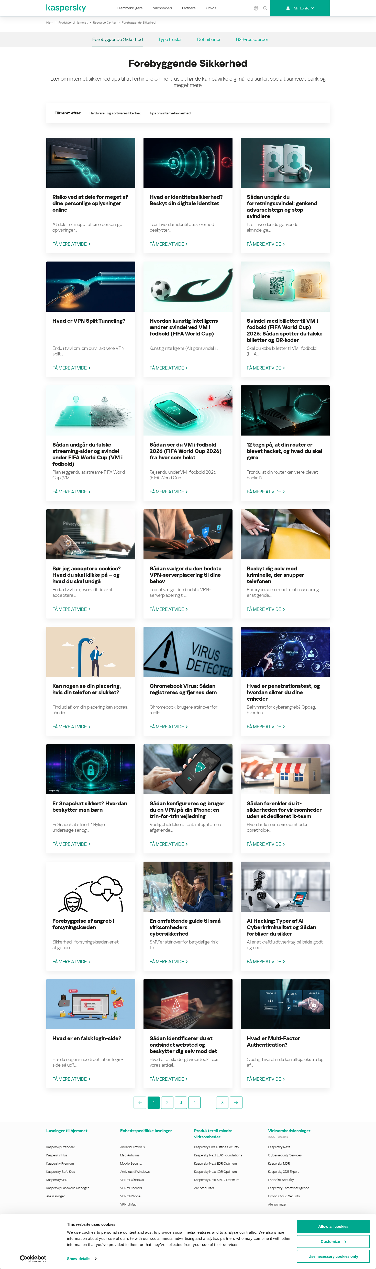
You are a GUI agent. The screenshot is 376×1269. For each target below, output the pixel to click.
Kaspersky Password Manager (67, 1188)
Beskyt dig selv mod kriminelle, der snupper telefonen (275, 575)
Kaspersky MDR (279, 1163)
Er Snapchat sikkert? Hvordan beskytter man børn (89, 806)
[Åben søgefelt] (265, 8)
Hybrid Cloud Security (284, 1196)
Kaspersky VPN (57, 1180)
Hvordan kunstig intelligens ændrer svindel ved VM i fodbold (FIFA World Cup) (184, 327)
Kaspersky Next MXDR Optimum (216, 1180)
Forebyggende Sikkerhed (117, 39)
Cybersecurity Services (285, 1155)
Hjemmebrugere (130, 8)
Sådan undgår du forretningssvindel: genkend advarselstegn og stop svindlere (282, 206)
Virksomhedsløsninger (289, 1130)
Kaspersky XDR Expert (283, 1172)
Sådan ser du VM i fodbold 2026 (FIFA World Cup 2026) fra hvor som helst (186, 451)
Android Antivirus (132, 1147)
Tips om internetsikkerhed (170, 113)
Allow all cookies (333, 1226)
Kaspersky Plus (56, 1155)
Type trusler (170, 39)
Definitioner (209, 39)
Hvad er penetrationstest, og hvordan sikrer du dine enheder (283, 692)
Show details (78, 1258)
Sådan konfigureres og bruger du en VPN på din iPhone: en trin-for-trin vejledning (187, 809)
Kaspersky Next (279, 1147)
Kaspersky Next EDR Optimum (215, 1163)
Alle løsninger (55, 1196)
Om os (211, 8)
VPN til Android (131, 1188)
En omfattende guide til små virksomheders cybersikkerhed (185, 927)
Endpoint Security (281, 1180)
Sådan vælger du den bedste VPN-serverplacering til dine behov (186, 575)
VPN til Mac (128, 1204)
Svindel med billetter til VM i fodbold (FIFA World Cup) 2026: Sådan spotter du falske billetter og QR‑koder (285, 330)
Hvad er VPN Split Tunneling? (88, 321)
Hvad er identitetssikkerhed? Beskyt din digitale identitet (186, 200)
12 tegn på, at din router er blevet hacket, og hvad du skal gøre (284, 451)
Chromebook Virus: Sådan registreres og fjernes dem (183, 689)
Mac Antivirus (129, 1155)
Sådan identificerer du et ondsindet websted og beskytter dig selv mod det (183, 1044)
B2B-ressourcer (252, 39)
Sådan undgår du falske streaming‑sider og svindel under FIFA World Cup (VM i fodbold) (87, 454)
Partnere (189, 8)
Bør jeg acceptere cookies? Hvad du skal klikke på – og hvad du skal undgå (86, 575)
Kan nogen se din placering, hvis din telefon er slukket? (86, 689)
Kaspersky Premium (60, 1163)
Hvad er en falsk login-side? (86, 1038)
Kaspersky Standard (60, 1147)
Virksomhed (162, 8)
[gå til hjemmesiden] (66, 8)
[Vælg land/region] (256, 8)
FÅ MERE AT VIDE (69, 244)
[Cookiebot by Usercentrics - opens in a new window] (33, 1259)
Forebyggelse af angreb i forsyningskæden (83, 924)
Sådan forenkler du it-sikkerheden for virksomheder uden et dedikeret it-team (284, 809)
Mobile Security (131, 1163)
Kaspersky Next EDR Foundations (218, 1155)
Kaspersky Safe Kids (60, 1172)
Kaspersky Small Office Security (216, 1147)
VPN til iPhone (130, 1196)
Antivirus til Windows (135, 1172)
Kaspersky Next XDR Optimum (215, 1172)
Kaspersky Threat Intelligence (288, 1188)
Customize (330, 1241)
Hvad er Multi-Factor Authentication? (273, 1041)
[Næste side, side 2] (236, 1103)
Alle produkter (204, 1188)
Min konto (301, 8)
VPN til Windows (132, 1180)
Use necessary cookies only (333, 1256)
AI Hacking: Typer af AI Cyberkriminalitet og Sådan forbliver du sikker (281, 927)
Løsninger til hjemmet (66, 1130)
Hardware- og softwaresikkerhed (115, 113)
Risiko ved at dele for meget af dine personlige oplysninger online (90, 203)
